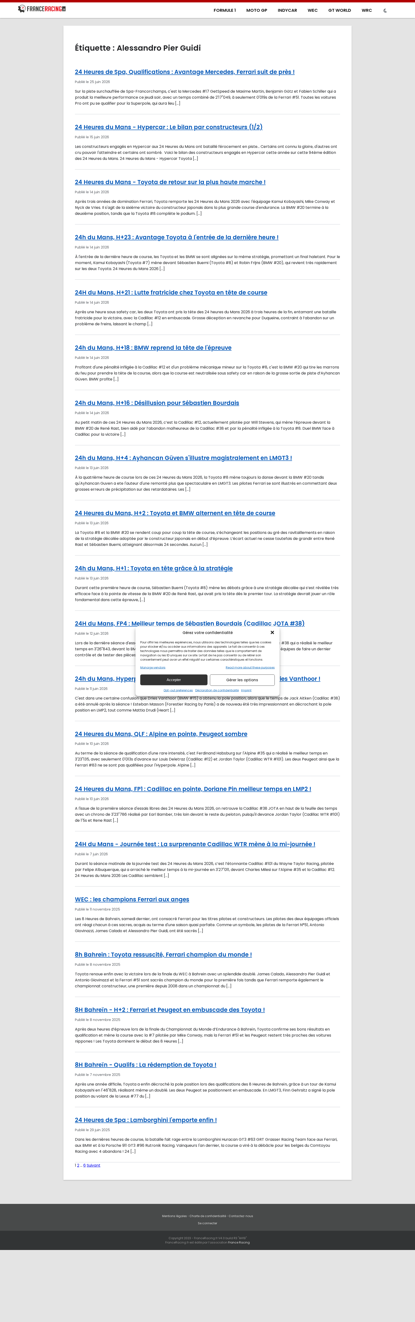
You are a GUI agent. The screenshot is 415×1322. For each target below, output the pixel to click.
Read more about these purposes (250, 667)
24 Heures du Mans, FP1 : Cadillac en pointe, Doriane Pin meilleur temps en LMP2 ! (193, 789)
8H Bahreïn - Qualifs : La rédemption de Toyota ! (145, 1065)
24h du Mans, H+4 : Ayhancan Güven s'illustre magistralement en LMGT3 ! (183, 458)
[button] (272, 632)
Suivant (93, 1165)
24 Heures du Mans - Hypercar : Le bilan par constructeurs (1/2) (169, 127)
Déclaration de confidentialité (217, 690)
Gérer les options (242, 679)
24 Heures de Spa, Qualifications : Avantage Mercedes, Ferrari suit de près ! (185, 72)
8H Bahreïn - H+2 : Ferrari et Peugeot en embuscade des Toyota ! (170, 1010)
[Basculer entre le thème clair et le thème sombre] (385, 11)
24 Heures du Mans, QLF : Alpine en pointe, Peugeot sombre (161, 734)
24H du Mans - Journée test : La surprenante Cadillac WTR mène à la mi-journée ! (195, 844)
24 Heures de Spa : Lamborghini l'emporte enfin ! (146, 1120)
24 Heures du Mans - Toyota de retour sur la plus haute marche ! (170, 182)
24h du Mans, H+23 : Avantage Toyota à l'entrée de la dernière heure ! (177, 237)
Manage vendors (152, 667)
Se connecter (207, 1223)
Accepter (174, 680)
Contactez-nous (241, 1216)
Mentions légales (174, 1216)
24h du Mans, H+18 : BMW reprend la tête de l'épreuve (153, 348)
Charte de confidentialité (207, 1216)
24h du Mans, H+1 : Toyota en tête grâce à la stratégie (154, 568)
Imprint (246, 690)
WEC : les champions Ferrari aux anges (132, 899)
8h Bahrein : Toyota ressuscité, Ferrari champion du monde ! (163, 955)
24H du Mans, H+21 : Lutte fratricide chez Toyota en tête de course (171, 292)
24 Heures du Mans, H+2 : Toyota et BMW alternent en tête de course (175, 513)
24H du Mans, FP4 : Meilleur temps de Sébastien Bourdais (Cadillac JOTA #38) (190, 624)
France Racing (239, 1242)
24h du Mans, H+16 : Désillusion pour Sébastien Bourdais (157, 403)
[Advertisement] (207, 1286)
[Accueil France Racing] (41, 9)
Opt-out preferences (178, 690)
